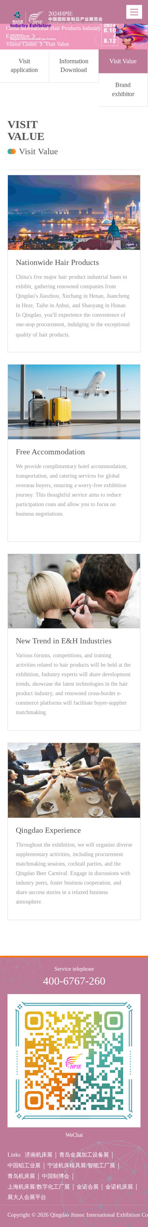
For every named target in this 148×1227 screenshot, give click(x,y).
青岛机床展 (21, 1176)
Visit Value (57, 44)
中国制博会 (55, 1176)
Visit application (24, 66)
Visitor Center (21, 44)
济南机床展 (38, 1155)
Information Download (73, 66)
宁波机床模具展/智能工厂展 (81, 1165)
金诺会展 (88, 1187)
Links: (14, 1155)
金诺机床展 (119, 1187)
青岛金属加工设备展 (84, 1155)
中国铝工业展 (24, 1165)
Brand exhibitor (123, 89)
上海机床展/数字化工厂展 (38, 1187)
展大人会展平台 (26, 1197)
